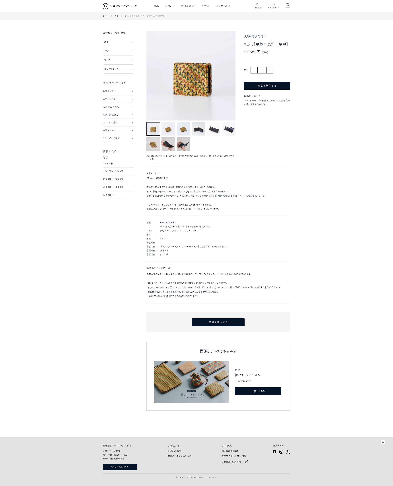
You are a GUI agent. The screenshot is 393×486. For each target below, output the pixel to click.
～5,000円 (108, 163)
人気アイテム (109, 99)
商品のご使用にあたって (179, 456)
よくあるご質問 (174, 451)
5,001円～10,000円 (113, 171)
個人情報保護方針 (230, 451)
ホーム (105, 16)
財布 (117, 16)
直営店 (205, 6)
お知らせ (170, 6)
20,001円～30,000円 (114, 187)
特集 (156, 6)
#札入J (149, 178)
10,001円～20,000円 (114, 179)
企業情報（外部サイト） (232, 462)
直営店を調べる (252, 96)
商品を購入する (267, 85)
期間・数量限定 (111, 115)
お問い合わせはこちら (120, 467)
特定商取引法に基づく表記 (234, 456)
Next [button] (226, 75)
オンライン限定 (110, 122)
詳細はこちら (258, 391)
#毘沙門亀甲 (162, 178)
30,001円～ (109, 195)
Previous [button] (155, 75)
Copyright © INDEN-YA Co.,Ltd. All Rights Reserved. (196, 477)
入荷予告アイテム (111, 107)
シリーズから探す (111, 138)
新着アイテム (109, 91)
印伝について (223, 6)
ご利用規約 (227, 446)
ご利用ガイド (188, 6)
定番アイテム (109, 130)
